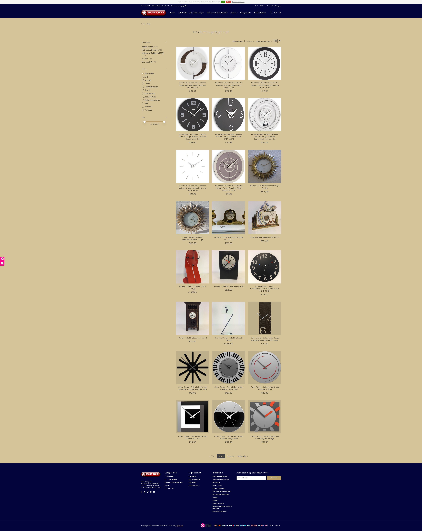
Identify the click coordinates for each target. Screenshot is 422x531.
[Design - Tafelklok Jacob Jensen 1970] (228, 266)
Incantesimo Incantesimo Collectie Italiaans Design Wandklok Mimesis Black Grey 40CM (192, 136)
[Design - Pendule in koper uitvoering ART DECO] (228, 217)
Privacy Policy (217, 485)
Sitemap (215, 500)
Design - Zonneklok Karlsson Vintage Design (264, 187)
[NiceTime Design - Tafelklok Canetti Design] (228, 318)
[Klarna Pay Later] (252, 526)
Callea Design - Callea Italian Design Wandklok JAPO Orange (264, 437)
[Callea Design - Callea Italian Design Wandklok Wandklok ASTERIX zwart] (192, 367)
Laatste (230, 456)
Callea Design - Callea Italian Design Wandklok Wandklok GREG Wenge (264, 339)
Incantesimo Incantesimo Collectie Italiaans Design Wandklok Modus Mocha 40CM (192, 85)
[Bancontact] (226, 526)
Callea (147, 83)
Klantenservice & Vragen (221, 494)
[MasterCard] (219, 526)
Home (172, 13)
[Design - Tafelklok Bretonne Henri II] (192, 318)
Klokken (145, 59)
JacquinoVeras (150, 97)
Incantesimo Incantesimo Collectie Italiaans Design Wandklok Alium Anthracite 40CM (228, 188)
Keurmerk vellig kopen (220, 476)
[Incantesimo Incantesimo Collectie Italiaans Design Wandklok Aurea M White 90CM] (192, 166)
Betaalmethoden (218, 488)
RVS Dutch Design (149, 50)
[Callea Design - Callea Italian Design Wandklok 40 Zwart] (192, 416)
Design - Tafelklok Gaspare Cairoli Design (192, 287)
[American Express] (241, 526)
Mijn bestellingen (194, 480)
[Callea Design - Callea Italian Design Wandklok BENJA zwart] (228, 416)
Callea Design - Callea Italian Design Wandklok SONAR (264, 388)
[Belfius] (237, 526)
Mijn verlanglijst (194, 485)
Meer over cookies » (238, 2)
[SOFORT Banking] (255, 526)
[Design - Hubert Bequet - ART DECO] (264, 217)
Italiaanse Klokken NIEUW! (153, 53)
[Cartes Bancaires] (248, 526)
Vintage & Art (148, 62)
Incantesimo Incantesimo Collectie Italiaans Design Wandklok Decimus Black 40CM (265, 85)
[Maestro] (234, 526)
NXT (146, 103)
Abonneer (274, 478)
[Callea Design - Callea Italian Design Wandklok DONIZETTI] (228, 367)
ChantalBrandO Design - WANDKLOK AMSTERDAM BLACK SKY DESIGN (264, 288)
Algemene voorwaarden (221, 480)
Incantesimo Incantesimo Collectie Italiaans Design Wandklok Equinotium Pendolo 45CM (264, 136)
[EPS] (266, 526)
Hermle (148, 90)
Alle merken (149, 73)
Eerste (221, 456)
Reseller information (219, 511)
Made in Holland (260, 13)
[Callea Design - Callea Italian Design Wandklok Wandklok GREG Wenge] (264, 318)
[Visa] (223, 526)
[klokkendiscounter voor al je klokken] (154, 12)
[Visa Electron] (230, 526)
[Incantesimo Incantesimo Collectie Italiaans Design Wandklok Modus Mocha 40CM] (192, 63)
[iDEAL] (216, 526)
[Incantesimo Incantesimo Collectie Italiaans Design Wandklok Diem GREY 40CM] (228, 114)
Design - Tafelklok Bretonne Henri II (192, 338)
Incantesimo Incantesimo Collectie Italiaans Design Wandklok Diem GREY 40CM (228, 136)
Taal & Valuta (182, 13)
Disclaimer (216, 482)
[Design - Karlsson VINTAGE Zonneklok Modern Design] (192, 217)
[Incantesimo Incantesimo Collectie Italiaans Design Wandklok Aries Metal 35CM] (228, 63)
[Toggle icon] (271, 13)
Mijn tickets (192, 482)
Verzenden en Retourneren (222, 491)
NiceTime (148, 106)
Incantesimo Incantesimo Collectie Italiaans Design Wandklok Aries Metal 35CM (228, 85)
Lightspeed (179, 525)
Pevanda (148, 110)
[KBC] (244, 526)
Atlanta (148, 80)
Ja (223, 2)
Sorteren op (250, 41)
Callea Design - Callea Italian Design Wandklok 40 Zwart (192, 437)
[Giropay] (262, 526)
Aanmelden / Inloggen (274, 6)
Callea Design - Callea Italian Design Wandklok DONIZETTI (228, 388)
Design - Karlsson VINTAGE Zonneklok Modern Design (193, 238)
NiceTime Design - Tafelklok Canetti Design (228, 339)
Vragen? (215, 497)
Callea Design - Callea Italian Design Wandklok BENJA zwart (228, 437)
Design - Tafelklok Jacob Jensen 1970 (228, 286)
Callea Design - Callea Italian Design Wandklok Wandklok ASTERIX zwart (192, 388)
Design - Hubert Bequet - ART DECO (264, 237)
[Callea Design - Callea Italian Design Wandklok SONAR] (264, 367)
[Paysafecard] (259, 526)
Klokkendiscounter (152, 100)
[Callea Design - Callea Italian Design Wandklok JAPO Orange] (264, 416)
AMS (146, 77)
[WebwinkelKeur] (206, 527)
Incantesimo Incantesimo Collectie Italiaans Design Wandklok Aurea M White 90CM (192, 188)
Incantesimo (150, 93)
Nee (228, 2)
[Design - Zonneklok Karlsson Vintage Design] (264, 166)
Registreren (192, 476)
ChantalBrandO (151, 87)
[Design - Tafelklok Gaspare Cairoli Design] (192, 266)
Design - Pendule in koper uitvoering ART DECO (228, 238)
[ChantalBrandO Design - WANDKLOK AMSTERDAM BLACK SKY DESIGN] (264, 266)
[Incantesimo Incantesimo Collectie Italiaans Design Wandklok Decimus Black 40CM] (264, 63)
